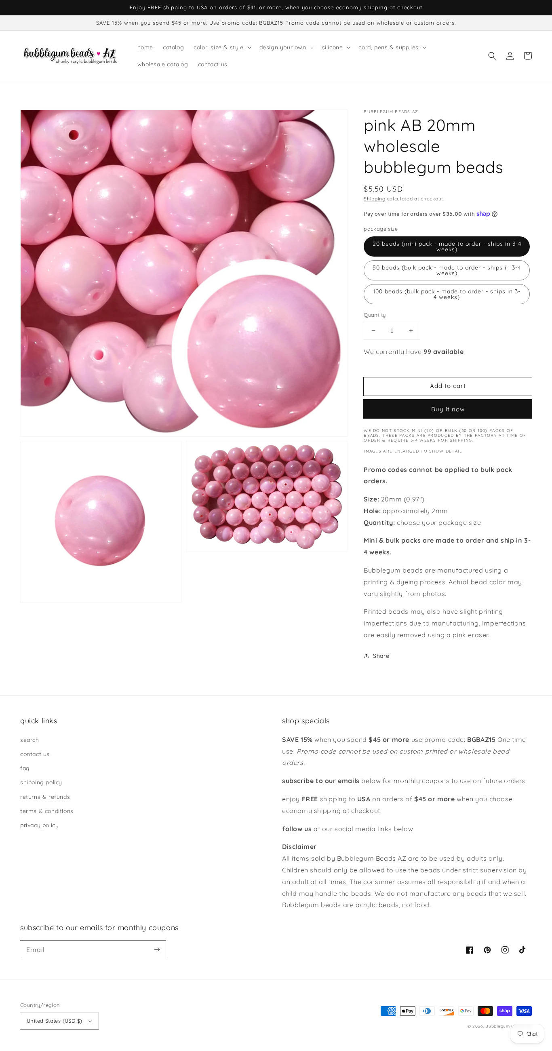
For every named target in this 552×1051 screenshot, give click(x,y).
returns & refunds (45, 796)
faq (24, 768)
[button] (492, 56)
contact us (35, 754)
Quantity (375, 315)
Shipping (375, 199)
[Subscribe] (157, 949)
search (29, 739)
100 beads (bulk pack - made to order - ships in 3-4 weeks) (446, 294)
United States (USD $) (54, 1020)
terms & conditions (47, 811)
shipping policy (41, 782)
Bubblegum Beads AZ (508, 1026)
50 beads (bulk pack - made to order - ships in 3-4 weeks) (447, 270)
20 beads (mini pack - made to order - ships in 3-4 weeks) (447, 246)
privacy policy (39, 825)
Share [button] (381, 655)
